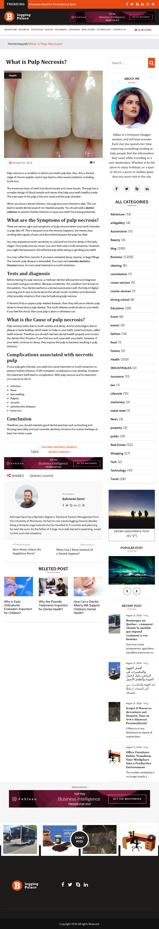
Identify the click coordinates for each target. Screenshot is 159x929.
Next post (87, 544)
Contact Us (119, 29)
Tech (114, 462)
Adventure (10, 29)
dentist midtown (59, 452)
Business (24, 29)
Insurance (61, 29)
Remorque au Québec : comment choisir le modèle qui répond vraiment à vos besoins (139, 630)
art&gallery (118, 223)
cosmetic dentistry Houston (59, 447)
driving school (120, 300)
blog (113, 248)
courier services (121, 291)
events (115, 325)
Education (37, 29)
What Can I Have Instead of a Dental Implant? (74, 551)
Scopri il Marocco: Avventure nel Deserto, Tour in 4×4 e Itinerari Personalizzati (139, 715)
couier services (120, 282)
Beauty (115, 240)
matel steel (118, 411)
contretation (119, 274)
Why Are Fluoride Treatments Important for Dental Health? (53, 605)
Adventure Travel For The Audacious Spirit (52, 4)
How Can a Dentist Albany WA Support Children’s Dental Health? (87, 607)
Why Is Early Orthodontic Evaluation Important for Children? (18, 607)
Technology (104, 29)
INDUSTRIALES (121, 368)
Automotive (119, 231)
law (113, 385)
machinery (118, 402)
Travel (114, 479)
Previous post (21, 544)
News (114, 419)
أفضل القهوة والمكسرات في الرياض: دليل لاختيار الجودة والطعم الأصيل (140, 673)
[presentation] (127, 591)
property (116, 428)
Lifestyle (116, 393)
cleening (116, 265)
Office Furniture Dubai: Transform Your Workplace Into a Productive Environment (138, 759)
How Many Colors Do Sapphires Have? (27, 551)
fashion (115, 334)
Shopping (74, 29)
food (114, 342)
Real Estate (88, 29)
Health (49, 29)
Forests (115, 351)
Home (12, 44)
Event (114, 317)
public (115, 436)
